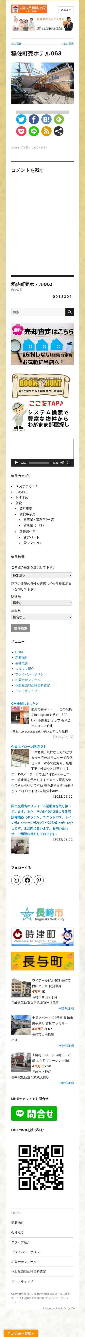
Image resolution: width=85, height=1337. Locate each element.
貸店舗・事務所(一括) (39, 520)
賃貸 (19, 503)
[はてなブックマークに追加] (46, 119)
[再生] (16, 463)
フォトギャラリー (28, 691)
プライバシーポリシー (31, 674)
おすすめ (22, 497)
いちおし (22, 492)
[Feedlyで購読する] (59, 119)
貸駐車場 (26, 508)
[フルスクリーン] (69, 463)
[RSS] (46, 131)
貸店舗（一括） (35, 525)
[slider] (39, 463)
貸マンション (33, 543)
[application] (42, 453)
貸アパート (31, 537)
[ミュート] (62, 463)
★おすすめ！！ (27, 486)
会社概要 (21, 663)
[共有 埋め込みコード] (58, 131)
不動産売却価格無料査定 (32, 685)
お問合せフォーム (28, 680)
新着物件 (21, 657)
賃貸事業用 (27, 514)
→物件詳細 (66, 1008)
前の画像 (16, 43)
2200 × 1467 (39, 147)
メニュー (66, 9)
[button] (42, 453)
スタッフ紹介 (24, 669)
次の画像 (68, 43)
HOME (20, 652)
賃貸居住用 (27, 532)
